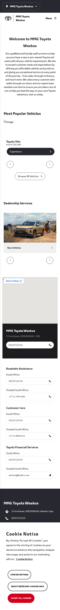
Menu (49, 18)
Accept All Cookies (21, 598)
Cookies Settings (19, 574)
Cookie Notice (24, 559)
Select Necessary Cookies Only (27, 586)
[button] (10, 164)
